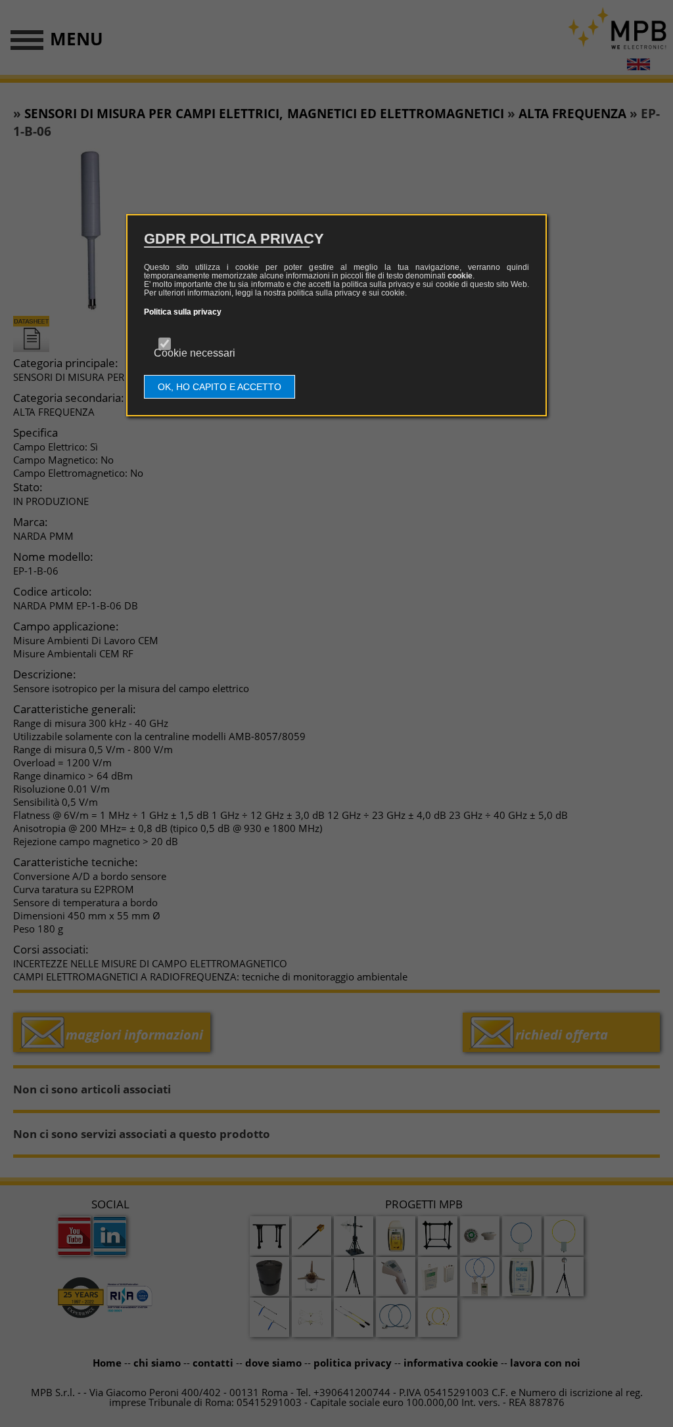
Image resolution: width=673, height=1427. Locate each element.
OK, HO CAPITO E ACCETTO (219, 387)
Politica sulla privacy (182, 312)
